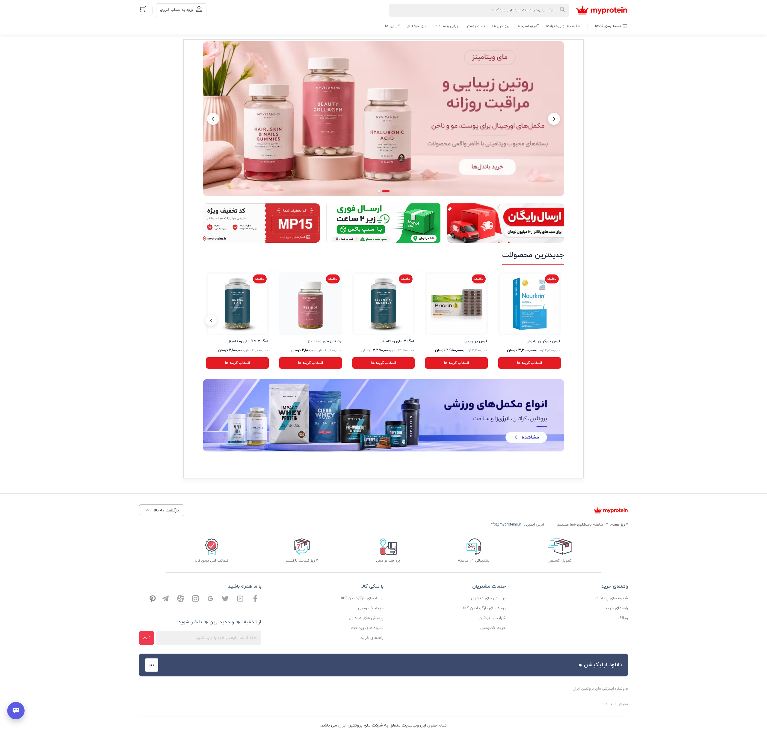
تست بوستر (475, 26)
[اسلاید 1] (385, 191)
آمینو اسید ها (528, 26)
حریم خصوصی (493, 628)
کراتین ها (392, 26)
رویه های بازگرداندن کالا (484, 608)
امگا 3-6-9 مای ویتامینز (248, 341)
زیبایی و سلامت (447, 26)
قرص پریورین (475, 341)
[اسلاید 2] (379, 191)
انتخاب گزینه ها (529, 363)
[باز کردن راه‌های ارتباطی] (16, 710)
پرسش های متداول (488, 598)
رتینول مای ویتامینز (324, 341)
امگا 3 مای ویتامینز (397, 341)
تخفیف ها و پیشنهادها (564, 26)
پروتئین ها (500, 26)
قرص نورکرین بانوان (543, 341)
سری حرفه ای (417, 26)
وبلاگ (623, 618)
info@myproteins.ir (505, 524)
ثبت (146, 638)
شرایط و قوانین (492, 618)
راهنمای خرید (616, 608)
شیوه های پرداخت (611, 598)
